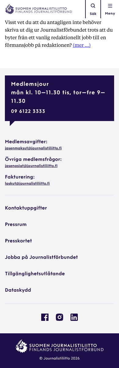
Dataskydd (18, 290)
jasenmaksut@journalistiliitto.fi (33, 148)
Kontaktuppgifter (26, 208)
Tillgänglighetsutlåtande (35, 274)
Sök (93, 14)
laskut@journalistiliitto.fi (27, 184)
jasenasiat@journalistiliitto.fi (31, 166)
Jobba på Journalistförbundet (41, 257)
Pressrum (16, 224)
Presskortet (18, 241)
